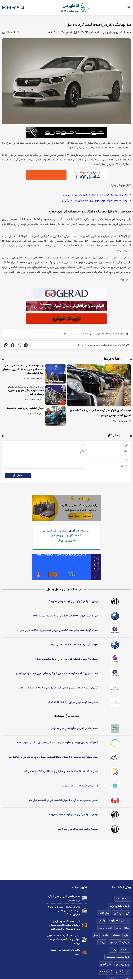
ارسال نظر (17, 475)
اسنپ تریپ (105, 928)
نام (126, 445)
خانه (129, 32)
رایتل (113, 950)
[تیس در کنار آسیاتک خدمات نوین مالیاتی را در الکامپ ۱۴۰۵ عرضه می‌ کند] (84, 939)
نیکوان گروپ (122, 928)
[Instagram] (9, 7)
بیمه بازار (124, 950)
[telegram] (26, 345)
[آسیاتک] (115, 771)
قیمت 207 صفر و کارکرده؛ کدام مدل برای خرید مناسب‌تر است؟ (66, 659)
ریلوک (102, 942)
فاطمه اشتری (8, 32)
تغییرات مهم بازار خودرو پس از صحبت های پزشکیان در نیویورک (94, 195)
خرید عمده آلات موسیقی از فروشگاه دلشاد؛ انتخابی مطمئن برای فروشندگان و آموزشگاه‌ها (53, 757)
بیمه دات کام (122, 899)
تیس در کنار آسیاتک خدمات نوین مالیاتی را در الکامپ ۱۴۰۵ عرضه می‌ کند (60, 771)
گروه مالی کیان (121, 913)
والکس (101, 920)
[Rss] (18, 7)
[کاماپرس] (75, 7)
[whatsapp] (6, 345)
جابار (95, 935)
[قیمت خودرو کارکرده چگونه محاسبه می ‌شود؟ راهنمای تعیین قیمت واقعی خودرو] (99, 385)
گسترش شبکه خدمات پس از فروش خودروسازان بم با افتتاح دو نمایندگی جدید (58, 688)
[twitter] (19, 345)
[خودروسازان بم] (115, 616)
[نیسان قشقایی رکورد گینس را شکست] (55, 416)
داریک (116, 935)
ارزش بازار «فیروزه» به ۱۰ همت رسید (80, 786)
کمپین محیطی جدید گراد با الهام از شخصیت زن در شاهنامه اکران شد (63, 800)
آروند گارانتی (122, 971)
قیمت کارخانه (112, 334)
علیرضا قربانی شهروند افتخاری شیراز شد (78, 829)
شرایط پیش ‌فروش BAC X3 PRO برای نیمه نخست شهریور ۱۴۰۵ (65, 616)
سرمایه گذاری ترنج (119, 942)
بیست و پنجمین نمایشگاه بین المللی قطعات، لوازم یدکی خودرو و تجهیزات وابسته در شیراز (25, 390)
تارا (122, 334)
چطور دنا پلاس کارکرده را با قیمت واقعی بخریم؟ (73, 601)
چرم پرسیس (122, 964)
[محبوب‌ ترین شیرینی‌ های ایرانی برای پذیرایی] (84, 898)
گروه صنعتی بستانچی (117, 957)
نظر (83, 445)
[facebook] (13, 345)
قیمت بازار (68, 334)
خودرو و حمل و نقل (112, 32)
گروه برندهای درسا (119, 906)
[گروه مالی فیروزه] (115, 786)
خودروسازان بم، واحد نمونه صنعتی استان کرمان (73, 644)
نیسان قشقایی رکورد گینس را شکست (25, 408)
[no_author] (115, 601)
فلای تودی (105, 964)
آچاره (126, 935)
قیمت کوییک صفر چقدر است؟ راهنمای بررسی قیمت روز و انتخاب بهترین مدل (58, 630)
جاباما (106, 935)
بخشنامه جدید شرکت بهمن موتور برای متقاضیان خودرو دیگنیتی (94, 201)
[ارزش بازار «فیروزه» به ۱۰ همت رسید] (84, 952)
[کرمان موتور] (115, 688)
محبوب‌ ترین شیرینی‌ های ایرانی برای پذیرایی (74, 728)
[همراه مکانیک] (115, 630)
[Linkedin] (4, 7)
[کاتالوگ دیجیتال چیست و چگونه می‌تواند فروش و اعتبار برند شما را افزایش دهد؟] (84, 910)
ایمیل (125, 460)
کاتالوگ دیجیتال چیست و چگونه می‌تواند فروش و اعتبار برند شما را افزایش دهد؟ (56, 742)
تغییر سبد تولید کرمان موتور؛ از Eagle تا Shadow (72, 702)
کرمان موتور (105, 971)
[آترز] (115, 742)
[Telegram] (14, 7)
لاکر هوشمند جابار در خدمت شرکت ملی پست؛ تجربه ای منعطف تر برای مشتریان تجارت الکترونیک (23, 369)
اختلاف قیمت (82, 334)
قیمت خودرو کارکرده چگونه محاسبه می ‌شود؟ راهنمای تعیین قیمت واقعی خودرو (57, 673)
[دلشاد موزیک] (115, 757)
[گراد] (115, 800)
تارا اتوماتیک (97, 334)
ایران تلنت (103, 913)
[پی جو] (115, 728)
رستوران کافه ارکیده (119, 920)
